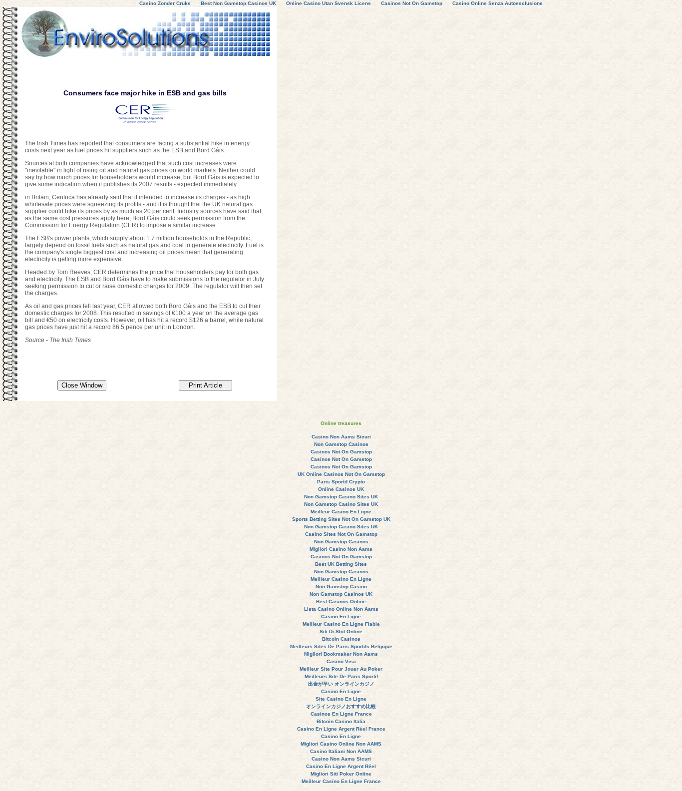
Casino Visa (341, 661)
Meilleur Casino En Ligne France (341, 781)
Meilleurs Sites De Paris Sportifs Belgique (341, 646)
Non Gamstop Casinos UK (341, 594)
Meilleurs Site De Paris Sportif (341, 676)
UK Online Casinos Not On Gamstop (341, 474)
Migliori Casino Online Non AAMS (341, 744)
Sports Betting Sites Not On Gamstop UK (341, 519)
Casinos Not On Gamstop (341, 451)
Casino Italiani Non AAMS (341, 751)
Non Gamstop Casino (341, 586)
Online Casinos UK (341, 489)
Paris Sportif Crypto (341, 481)
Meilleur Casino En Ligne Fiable (341, 624)
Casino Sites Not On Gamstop (341, 534)
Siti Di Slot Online (341, 631)
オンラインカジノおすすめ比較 (341, 706)
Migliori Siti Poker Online (341, 774)
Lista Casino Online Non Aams (341, 609)
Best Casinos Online (341, 601)
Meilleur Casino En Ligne (341, 511)
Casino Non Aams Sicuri (341, 436)
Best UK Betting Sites (341, 564)
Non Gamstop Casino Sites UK (341, 496)
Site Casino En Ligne (341, 699)
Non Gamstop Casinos (341, 444)
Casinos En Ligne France (341, 714)
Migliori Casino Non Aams (341, 549)
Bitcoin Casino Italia (341, 721)
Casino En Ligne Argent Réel (341, 766)
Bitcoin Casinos (341, 639)
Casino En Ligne (341, 616)
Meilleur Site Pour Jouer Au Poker (341, 669)
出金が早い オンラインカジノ (341, 684)
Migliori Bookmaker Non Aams (341, 654)
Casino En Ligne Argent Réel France (341, 729)
